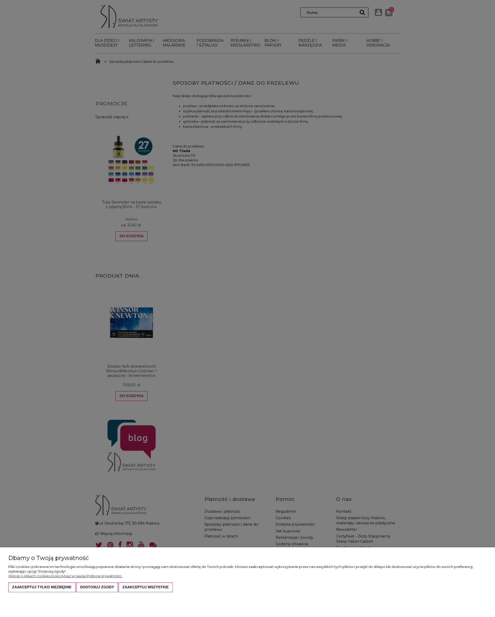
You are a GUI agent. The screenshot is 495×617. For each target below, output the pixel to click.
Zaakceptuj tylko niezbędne (41, 587)
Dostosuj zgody (97, 587)
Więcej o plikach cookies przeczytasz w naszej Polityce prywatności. (65, 576)
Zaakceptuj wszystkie (145, 587)
